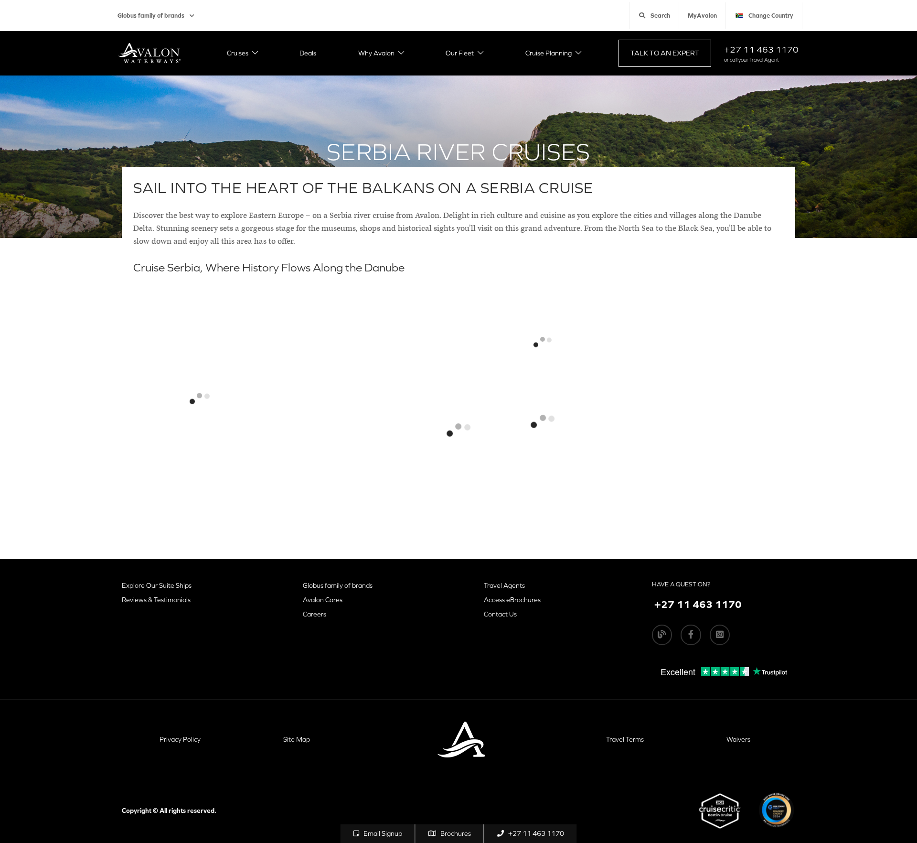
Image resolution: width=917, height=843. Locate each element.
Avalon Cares (322, 600)
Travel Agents (504, 585)
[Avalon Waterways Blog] (662, 635)
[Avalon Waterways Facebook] (691, 635)
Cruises (237, 53)
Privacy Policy (180, 739)
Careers (314, 614)
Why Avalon (376, 53)
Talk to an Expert (664, 53)
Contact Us (500, 614)
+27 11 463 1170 (761, 49)
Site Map (296, 739)
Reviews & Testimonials (156, 600)
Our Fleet (460, 53)
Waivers (738, 739)
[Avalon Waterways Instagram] (720, 635)
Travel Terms (625, 739)
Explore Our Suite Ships (157, 585)
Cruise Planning (548, 53)
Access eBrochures (512, 600)
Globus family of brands (150, 15)
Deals (307, 53)
